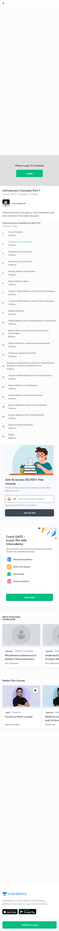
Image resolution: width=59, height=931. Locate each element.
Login (29, 173)
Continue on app (29, 924)
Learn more (29, 597)
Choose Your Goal (16, 3)
